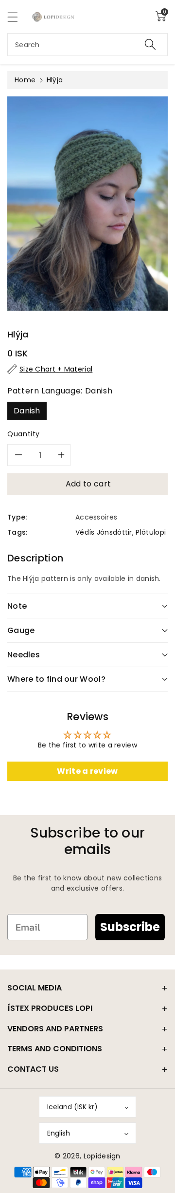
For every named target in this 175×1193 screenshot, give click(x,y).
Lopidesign (102, 1156)
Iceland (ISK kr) (72, 1107)
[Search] (150, 45)
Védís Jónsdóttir (103, 532)
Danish (27, 410)
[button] (17, 17)
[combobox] (87, 45)
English (58, 1133)
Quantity (23, 434)
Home (25, 80)
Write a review (87, 771)
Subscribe (130, 927)
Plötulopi (151, 532)
